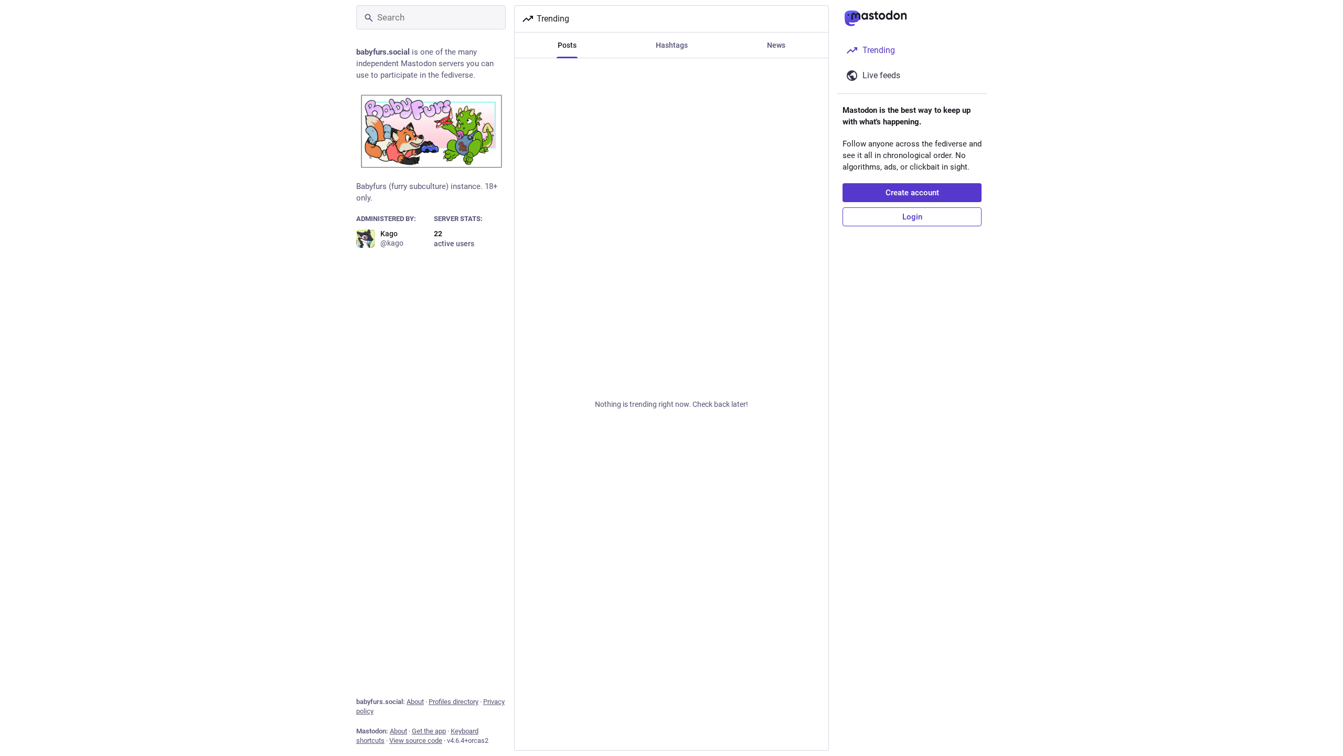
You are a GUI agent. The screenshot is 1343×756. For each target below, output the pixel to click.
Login (912, 217)
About (415, 702)
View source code (415, 740)
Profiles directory (453, 702)
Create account (912, 192)
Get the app (429, 731)
